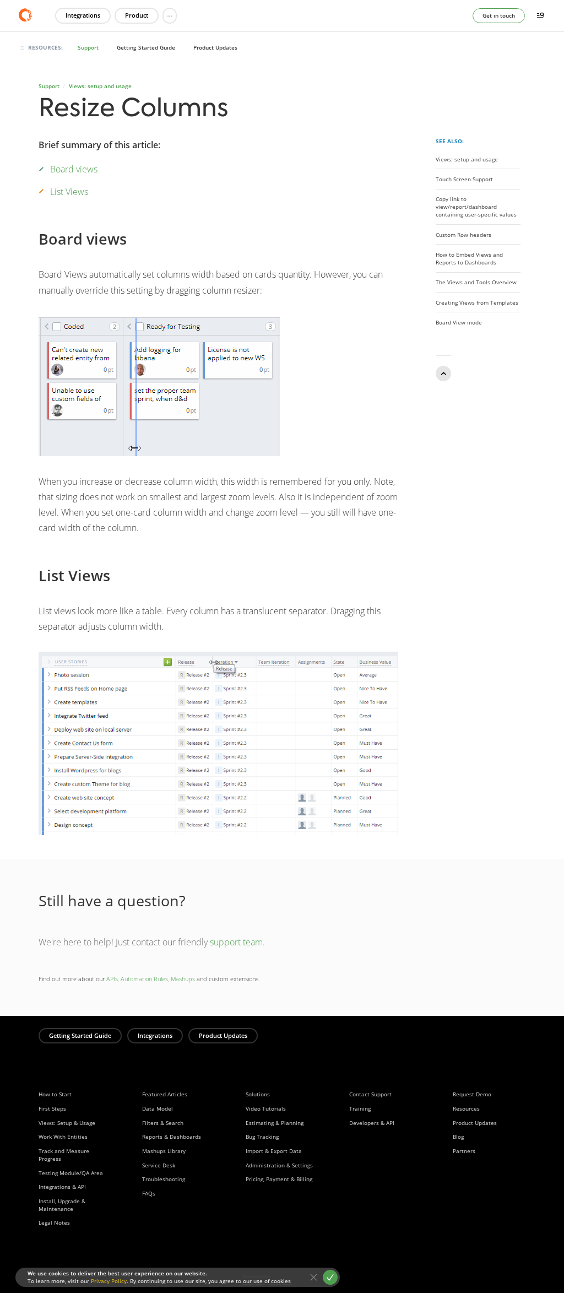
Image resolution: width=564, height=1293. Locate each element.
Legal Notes (54, 1222)
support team (236, 942)
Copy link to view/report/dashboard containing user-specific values (476, 206)
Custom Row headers (463, 234)
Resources (466, 1108)
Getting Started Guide (146, 47)
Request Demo (472, 1094)
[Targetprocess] (28, 15)
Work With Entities (63, 1136)
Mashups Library (164, 1151)
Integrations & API (62, 1187)
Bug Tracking (262, 1136)
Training (360, 1108)
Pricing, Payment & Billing (279, 1179)
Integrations (83, 15)
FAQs (148, 1193)
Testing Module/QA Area (71, 1173)
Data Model (157, 1108)
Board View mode (459, 322)
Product (136, 15)
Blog (458, 1136)
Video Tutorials (266, 1108)
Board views (73, 169)
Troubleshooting (163, 1179)
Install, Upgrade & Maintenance (62, 1205)
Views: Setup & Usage (67, 1123)
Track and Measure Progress (64, 1154)
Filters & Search (162, 1123)
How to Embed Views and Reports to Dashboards (469, 258)
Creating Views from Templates (477, 302)
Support (88, 47)
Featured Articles (164, 1094)
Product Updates (215, 47)
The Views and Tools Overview (476, 282)
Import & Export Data (274, 1151)
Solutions (258, 1094)
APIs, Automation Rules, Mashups (150, 979)
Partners (464, 1151)
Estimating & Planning (274, 1123)
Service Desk (158, 1165)
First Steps (52, 1108)
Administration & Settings (279, 1165)
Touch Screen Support (464, 179)
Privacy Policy (109, 1281)
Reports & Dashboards (171, 1136)
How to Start (55, 1094)
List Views (69, 192)
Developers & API (371, 1123)
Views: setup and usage (100, 86)
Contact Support (370, 1094)
